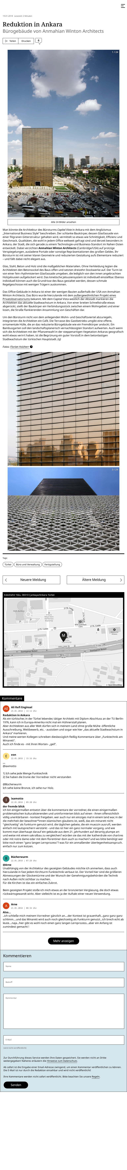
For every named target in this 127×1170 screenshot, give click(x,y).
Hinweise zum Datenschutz (62, 1060)
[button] (63, 636)
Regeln (96, 1076)
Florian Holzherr (19, 347)
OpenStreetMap (115, 684)
